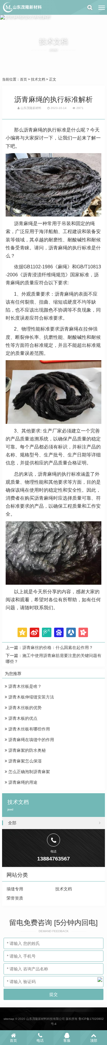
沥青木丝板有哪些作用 (28, 729)
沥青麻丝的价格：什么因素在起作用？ (57, 647)
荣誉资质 (15, 898)
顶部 (93, 1040)
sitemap (9, 1018)
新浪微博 (34, 632)
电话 (40, 1040)
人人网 (71, 632)
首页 (23, 79)
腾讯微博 (46, 632)
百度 (59, 632)
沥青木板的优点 (22, 718)
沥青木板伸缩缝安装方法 (30, 697)
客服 (66, 1040)
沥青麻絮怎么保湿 (24, 761)
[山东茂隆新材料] (22, 7)
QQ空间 (22, 632)
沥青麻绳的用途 (22, 782)
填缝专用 (15, 889)
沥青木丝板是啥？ (24, 686)
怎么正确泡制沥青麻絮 (28, 771)
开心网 (83, 632)
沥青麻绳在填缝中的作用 (30, 739)
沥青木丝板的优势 (24, 707)
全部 (12, 822)
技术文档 (38, 79)
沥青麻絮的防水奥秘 (26, 750)
